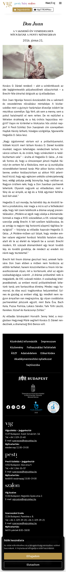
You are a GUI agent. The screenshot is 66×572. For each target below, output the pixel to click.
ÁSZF (14, 353)
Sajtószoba (33, 364)
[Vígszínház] (7, 3)
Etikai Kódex (48, 353)
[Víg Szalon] (31, 3)
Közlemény (16, 347)
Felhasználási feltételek (41, 347)
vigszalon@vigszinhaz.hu (24, 499)
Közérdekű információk (23, 341)
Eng (53, 3)
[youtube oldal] (18, 407)
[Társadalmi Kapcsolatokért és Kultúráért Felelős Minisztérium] (33, 396)
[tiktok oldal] (23, 407)
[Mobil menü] (60, 3)
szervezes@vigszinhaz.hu (24, 440)
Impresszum (48, 341)
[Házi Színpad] (24, 3)
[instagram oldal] (13, 407)
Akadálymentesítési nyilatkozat (33, 359)
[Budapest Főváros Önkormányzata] (33, 379)
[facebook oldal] (8, 407)
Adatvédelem (29, 353)
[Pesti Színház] (18, 3)
